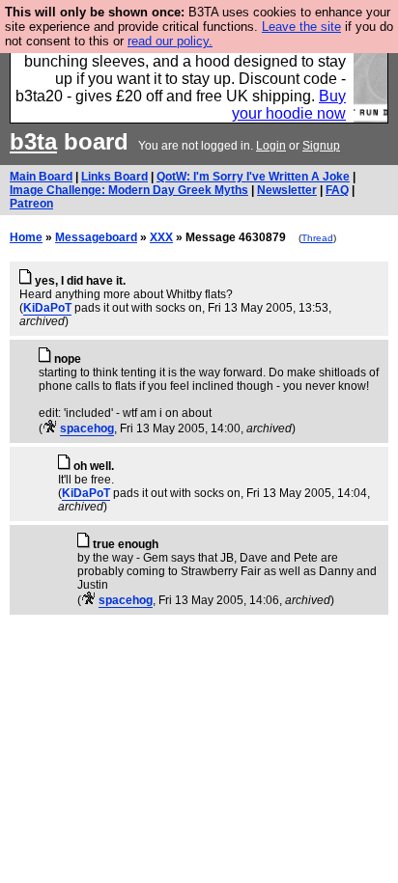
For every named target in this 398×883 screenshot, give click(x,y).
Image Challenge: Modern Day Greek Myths (129, 190)
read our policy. (170, 41)
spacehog (87, 428)
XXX (161, 237)
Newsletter (287, 190)
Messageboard (96, 237)
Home (26, 237)
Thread (317, 238)
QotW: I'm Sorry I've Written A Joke (253, 176)
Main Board (41, 176)
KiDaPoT (47, 308)
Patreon (31, 203)
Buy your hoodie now (289, 105)
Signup (321, 145)
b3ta (33, 141)
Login (271, 145)
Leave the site (301, 26)
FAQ (337, 190)
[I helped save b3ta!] (50, 428)
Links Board (114, 176)
